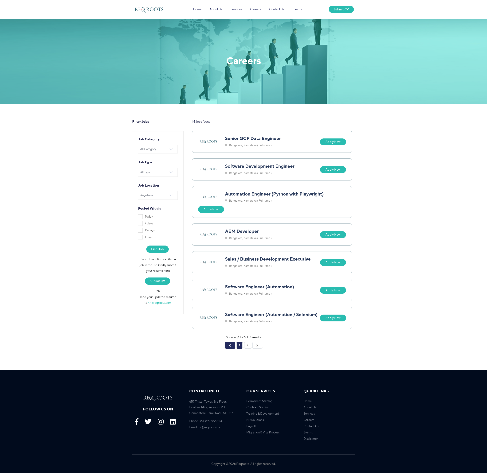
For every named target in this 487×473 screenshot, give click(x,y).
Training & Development (262, 413)
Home (197, 9)
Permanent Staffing (259, 401)
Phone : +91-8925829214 (205, 421)
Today (149, 216)
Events (297, 9)
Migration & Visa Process (263, 432)
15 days (150, 230)
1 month (150, 237)
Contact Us (276, 9)
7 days (149, 223)
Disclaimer (310, 438)
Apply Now (333, 142)
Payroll (251, 426)
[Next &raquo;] (257, 345)
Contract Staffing (257, 407)
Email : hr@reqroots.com (205, 427)
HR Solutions (255, 420)
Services (236, 9)
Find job (157, 249)
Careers (255, 9)
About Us (216, 9)
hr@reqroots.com (160, 302)
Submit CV (341, 9)
